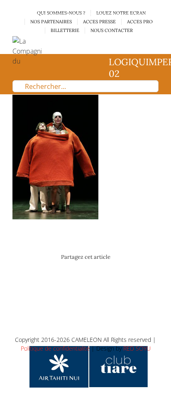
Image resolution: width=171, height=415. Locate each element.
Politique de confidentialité (55, 348)
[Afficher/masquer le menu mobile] (155, 40)
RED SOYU (137, 348)
